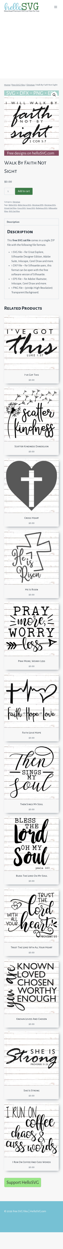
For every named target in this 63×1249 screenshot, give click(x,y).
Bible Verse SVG (24, 205)
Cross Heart (31, 518)
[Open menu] (55, 7)
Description (13, 222)
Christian (16, 202)
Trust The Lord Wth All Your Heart (31, 947)
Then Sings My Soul (31, 804)
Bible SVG (13, 205)
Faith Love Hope (31, 732)
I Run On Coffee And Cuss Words (31, 1162)
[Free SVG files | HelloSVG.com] (23, 7)
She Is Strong (32, 1090)
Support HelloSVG (22, 1182)
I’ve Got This (31, 374)
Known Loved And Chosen (31, 1019)
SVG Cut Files (14, 211)
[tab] (31, 222)
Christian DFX (37, 205)
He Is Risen (31, 589)
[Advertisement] (31, 47)
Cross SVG (21, 208)
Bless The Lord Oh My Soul (31, 875)
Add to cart (24, 191)
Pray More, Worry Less (31, 661)
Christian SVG (50, 205)
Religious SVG (42, 208)
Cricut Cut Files (10, 208)
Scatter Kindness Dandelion (31, 446)
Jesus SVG (31, 208)
